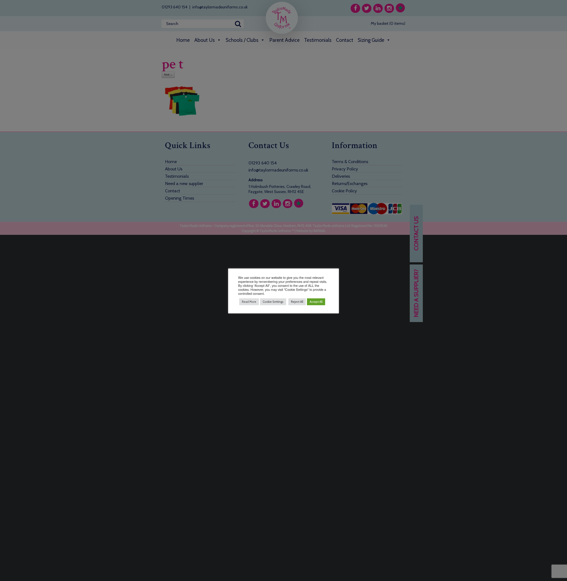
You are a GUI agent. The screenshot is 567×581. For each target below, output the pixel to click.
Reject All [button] (297, 301)
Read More (249, 301)
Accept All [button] (316, 301)
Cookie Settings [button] (273, 301)
